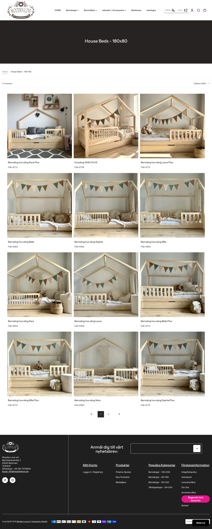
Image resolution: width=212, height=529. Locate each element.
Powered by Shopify (39, 521)
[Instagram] (12, 480)
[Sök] (198, 10)
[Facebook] (5, 480)
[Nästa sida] (119, 414)
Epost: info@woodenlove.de (15, 471)
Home (5, 71)
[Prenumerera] (197, 448)
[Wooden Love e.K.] (22, 10)
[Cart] (205, 10)
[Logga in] (192, 10)
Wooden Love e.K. (24, 521)
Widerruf (200, 523)
